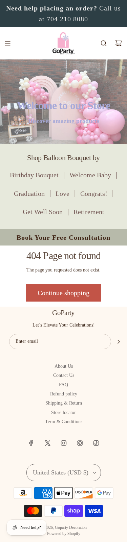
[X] (47, 443)
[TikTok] (96, 443)
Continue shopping (63, 292)
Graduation (29, 193)
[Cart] (118, 43)
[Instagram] (63, 443)
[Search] (103, 43)
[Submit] (118, 341)
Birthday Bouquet (34, 175)
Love (62, 193)
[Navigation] (7, 43)
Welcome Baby (90, 175)
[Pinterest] (79, 443)
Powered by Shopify (63, 533)
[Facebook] (31, 443)
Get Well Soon (43, 211)
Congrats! (93, 193)
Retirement (88, 211)
